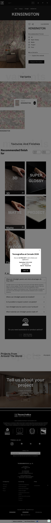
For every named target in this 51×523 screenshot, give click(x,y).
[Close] (39, 250)
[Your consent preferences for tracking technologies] (49, 521)
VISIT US (25, 270)
